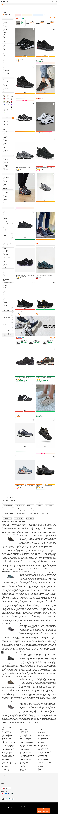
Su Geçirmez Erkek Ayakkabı (8, 505)
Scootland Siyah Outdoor (25, 763)
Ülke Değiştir (3, 786)
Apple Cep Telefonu (24, 769)
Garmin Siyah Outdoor (24, 753)
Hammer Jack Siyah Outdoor (25, 741)
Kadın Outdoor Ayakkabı (42, 739)
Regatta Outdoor (41, 742)
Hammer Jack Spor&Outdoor (25, 759)
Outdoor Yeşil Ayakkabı (6, 738)
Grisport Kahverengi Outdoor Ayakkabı (9, 763)
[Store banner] (35, 326)
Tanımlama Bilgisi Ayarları (43, 805)
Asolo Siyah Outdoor (24, 762)
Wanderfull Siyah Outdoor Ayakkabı (9, 748)
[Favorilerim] (54, 1)
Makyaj (39, 770)
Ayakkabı (8, 9)
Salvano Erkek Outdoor (42, 746)
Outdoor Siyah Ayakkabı (7, 508)
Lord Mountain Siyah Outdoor (33, 513)
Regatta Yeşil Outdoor (42, 741)
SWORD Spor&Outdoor (24, 760)
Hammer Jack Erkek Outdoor (7, 756)
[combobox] (50, 15)
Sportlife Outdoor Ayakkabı (18, 515)
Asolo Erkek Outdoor (44, 513)
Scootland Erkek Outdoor (7, 758)
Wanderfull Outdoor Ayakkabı (31, 515)
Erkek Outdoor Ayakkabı (21, 510)
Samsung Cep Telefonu (6, 769)
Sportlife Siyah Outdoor (30, 518)
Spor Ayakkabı (13, 9)
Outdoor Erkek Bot (24, 502)
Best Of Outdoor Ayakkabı (7, 762)
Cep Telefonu (40, 766)
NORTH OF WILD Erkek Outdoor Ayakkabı (28, 755)
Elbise (3, 768)
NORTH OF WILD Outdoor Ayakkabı (26, 742)
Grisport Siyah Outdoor (42, 760)
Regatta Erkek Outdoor (7, 515)
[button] (8, 12)
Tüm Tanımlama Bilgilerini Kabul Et (43, 811)
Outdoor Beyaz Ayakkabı (18, 508)
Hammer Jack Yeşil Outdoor (43, 755)
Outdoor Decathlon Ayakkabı (42, 508)
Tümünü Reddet (43, 808)
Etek (21, 768)
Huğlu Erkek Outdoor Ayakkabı (8, 741)
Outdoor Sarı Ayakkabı (24, 736)
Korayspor (20, 18)
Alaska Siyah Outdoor (6, 739)
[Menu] (1, 1)
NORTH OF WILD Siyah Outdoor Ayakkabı (28, 745)
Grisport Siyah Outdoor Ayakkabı (8, 742)
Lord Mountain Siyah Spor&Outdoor (9, 746)
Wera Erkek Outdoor (24, 751)
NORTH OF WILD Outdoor (25, 748)
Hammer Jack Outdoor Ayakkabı (44, 748)
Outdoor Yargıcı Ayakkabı (30, 508)
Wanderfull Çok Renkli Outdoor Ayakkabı (45, 751)
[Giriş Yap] (52, 1)
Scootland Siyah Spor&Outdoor (8, 745)
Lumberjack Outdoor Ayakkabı (26, 739)
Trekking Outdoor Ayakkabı (43, 736)
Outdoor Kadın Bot (30, 505)
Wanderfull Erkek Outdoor (43, 756)
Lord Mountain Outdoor (32, 510)
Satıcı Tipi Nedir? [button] (9, 147)
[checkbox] (4, 96)
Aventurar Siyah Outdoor (21, 513)
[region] (29, 808)
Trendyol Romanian (6, 765)
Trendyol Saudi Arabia (42, 765)
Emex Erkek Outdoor (24, 758)
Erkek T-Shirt (22, 770)
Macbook (39, 769)
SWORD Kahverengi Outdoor (43, 758)
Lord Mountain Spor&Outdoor (8, 513)
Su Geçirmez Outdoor (34, 502)
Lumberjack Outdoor (42, 749)
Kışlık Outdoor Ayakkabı (50, 505)
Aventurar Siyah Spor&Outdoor (44, 510)
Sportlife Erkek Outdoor (24, 756)
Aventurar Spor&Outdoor (18, 518)
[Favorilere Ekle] (33, 29)
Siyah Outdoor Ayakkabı (7, 518)
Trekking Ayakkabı (15, 502)
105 (35, 493)
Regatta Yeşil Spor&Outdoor (43, 745)
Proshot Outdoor (5, 759)
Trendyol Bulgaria (5, 766)
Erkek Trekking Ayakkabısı (20, 505)
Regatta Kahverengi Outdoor (25, 743)
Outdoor (48, 515)
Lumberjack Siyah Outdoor (7, 753)
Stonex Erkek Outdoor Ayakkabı (8, 755)
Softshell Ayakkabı (40, 505)
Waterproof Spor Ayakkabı (45, 502)
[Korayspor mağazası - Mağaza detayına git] (17, 18)
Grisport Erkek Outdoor (24, 749)
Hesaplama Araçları (6, 770)
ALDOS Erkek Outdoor (42, 743)
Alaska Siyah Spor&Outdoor (43, 738)
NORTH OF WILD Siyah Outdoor (44, 752)
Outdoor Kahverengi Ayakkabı (25, 738)
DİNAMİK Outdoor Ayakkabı (7, 760)
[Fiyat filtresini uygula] (13, 118)
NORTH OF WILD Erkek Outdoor (26, 746)
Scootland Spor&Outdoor (43, 763)
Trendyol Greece (23, 765)
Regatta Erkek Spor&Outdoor (25, 752)
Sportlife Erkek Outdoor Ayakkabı (8, 743)
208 (39, 493)
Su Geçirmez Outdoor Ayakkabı (8, 510)
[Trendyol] (5, 1)
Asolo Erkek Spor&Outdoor (43, 759)
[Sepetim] (56, 1)
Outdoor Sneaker (6, 502)
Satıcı (2, 780)
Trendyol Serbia (23, 766)
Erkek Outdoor (41, 515)
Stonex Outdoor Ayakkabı (7, 751)
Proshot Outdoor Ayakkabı (7, 749)
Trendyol (3, 9)
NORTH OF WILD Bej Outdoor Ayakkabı (45, 762)
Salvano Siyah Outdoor (42, 753)
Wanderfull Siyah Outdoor (7, 752)
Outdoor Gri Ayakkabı (6, 736)
